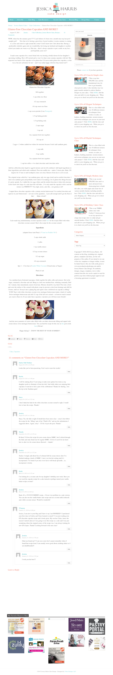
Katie (21, 471)
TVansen (22, 508)
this (63, 324)
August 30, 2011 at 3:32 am (26, 399)
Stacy (21, 397)
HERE (96, 92)
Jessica (26, 32)
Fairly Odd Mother (25, 363)
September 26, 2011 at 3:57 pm (27, 452)
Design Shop (85, 20)
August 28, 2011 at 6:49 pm (26, 365)
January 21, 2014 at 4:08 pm (27, 510)
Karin (21, 376)
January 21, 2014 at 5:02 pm (30, 537)
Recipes (57, 32)
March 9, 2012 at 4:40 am (26, 492)
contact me (85, 70)
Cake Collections (34, 25)
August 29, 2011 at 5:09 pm (26, 378)
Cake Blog (31, 20)
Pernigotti (48, 111)
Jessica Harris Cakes (20, 25)
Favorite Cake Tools (59, 20)
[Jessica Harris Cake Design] (56, 9)
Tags (76, 242)
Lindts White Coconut (39, 266)
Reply (69, 371)
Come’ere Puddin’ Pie (49, 232)
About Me (20, 20)
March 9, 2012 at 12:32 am (26, 473)
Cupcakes (17, 351)
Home (11, 20)
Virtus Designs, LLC (70, 671)
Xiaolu (21, 432)
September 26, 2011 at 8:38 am (27, 434)
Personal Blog (73, 20)
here (47, 220)
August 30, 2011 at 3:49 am (26, 415)
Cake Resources (43, 20)
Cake (11, 351)
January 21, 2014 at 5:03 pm (30, 556)
